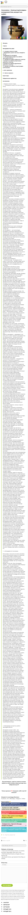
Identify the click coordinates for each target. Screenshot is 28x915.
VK (8, 798)
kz (3, 835)
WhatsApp (12, 798)
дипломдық (7, 781)
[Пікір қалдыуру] (6, 2)
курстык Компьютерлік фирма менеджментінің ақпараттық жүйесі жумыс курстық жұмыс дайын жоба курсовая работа (13, 892)
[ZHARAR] (2, 2)
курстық (14, 781)
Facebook (3, 798)
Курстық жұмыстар (10, 835)
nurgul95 (8, 840)
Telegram (18, 798)
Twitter (23, 798)
